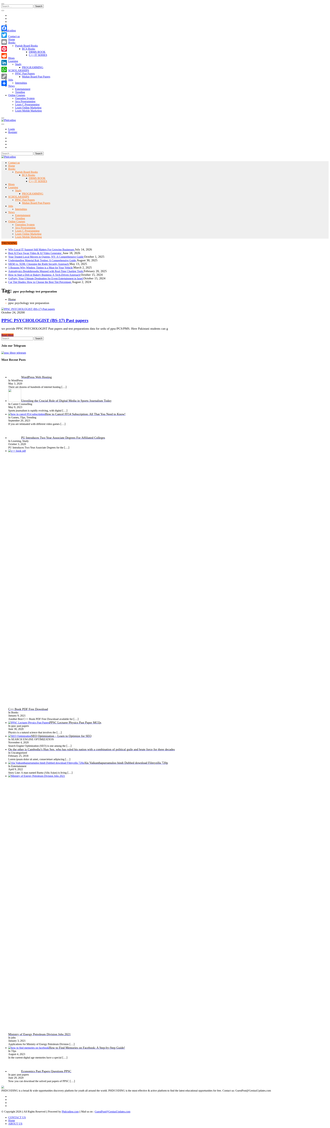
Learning (13, 61)
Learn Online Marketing (28, 107)
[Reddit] (4, 55)
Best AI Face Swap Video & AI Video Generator (35, 253)
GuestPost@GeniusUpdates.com (112, 1111)
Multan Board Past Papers (36, 76)
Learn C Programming (27, 104)
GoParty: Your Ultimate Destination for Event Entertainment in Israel (46, 278)
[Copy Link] (4, 76)
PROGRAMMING (32, 67)
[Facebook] (4, 28)
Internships (21, 82)
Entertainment (22, 89)
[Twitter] (4, 35)
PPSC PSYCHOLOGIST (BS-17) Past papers (44, 320)
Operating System (25, 98)
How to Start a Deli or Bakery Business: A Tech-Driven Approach (44, 274)
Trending (20, 92)
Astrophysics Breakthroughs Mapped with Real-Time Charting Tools (46, 271)
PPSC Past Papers (25, 73)
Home (11, 39)
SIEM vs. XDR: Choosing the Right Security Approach (38, 264)
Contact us (14, 36)
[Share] (4, 83)
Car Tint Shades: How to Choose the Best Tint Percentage (40, 282)
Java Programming (25, 101)
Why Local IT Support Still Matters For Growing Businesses (41, 249)
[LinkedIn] (4, 62)
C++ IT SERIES (38, 55)
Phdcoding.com (70, 1111)
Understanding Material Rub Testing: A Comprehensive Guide (42, 260)
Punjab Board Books (26, 45)
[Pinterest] (4, 48)
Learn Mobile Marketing (28, 110)
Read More (7, 335)
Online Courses (16, 95)
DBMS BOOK (37, 51)
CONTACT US (17, 1117)
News (11, 85)
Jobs (10, 79)
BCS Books (28, 48)
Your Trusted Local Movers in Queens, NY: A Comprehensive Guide (46, 256)
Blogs (11, 58)
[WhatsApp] (4, 69)
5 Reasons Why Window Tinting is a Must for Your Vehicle (40, 267)
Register (12, 132)
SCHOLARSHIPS (18, 70)
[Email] (4, 42)
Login (11, 129)
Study (18, 64)
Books (11, 42)
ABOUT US (15, 1123)
